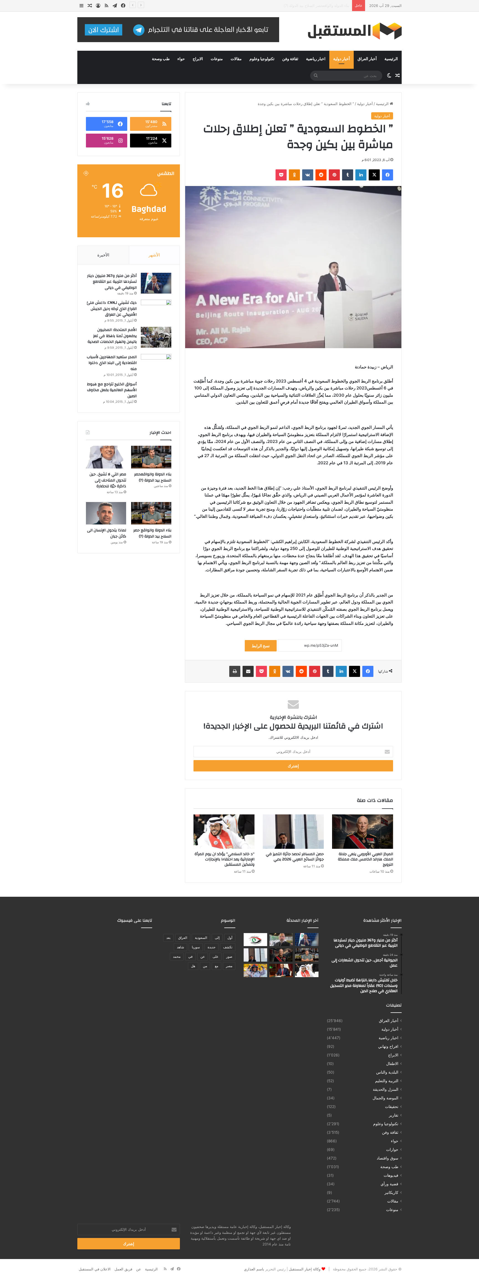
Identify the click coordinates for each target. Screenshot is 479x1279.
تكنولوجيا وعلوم (261, 59)
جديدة (211, 947)
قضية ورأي (389, 1184)
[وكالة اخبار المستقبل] (350, 31)
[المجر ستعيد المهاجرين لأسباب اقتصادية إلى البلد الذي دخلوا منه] (156, 364)
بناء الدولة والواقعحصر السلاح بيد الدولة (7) (152, 477)
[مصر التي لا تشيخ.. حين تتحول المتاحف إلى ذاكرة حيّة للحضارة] (106, 457)
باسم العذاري (254, 1269)
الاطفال (392, 1063)
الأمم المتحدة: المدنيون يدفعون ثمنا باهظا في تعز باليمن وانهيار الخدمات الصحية (112, 335)
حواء (181, 59)
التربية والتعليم (386, 1081)
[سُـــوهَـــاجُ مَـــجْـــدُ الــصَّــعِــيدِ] (281, 970)
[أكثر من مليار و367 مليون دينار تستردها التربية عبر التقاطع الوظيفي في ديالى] (156, 283)
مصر (229, 966)
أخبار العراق (367, 59)
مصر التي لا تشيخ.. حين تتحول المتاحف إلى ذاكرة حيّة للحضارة (108, 480)
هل (193, 966)
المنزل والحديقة (385, 1089)
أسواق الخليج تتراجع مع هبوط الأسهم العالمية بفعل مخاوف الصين (112, 390)
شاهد (180, 947)
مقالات (236, 59)
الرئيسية (391, 59)
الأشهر (154, 255)
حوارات (392, 1149)
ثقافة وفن (290, 59)
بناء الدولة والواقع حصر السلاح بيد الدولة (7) (152, 533)
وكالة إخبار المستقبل (304, 1269)
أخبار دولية (341, 59)
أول (229, 938)
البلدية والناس (387, 1072)
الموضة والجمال (385, 1098)
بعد (168, 938)
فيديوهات (391, 1175)
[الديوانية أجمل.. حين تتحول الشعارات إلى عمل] (281, 939)
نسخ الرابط (261, 645)
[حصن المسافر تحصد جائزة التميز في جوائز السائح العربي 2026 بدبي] (293, 831)
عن (202, 956)
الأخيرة (103, 255)
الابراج (198, 59)
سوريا (196, 947)
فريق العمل (123, 1269)
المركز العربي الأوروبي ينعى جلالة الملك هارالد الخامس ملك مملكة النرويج (292, 5)
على (215, 956)
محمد (176, 956)
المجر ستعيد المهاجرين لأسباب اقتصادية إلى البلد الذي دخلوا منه (112, 363)
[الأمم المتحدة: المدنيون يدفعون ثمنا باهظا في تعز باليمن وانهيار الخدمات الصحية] (156, 337)
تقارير (393, 1115)
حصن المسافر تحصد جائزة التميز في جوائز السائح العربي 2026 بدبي (295, 856)
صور (229, 956)
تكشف (227, 947)
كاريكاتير (391, 1192)
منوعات (217, 59)
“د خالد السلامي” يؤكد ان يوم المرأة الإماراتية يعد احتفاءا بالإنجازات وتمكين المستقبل (224, 859)
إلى (217, 938)
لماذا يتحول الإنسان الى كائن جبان (106, 533)
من (205, 966)
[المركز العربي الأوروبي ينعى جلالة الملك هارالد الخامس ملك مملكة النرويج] (362, 831)
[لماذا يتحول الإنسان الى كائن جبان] (106, 513)
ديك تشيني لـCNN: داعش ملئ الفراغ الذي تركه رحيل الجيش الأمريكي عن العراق (112, 308)
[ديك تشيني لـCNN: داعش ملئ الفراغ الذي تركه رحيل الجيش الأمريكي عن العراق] (156, 310)
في (190, 956)
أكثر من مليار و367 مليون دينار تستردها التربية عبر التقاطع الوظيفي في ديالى (112, 281)
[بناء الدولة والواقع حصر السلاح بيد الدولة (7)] (151, 513)
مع (216, 966)
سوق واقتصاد (387, 1158)
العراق (182, 938)
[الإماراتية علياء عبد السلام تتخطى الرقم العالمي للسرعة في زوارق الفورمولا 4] (255, 970)
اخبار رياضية (315, 59)
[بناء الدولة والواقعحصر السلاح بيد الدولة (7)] (151, 457)
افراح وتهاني (388, 1046)
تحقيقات (391, 1106)
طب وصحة (161, 59)
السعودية (201, 938)
